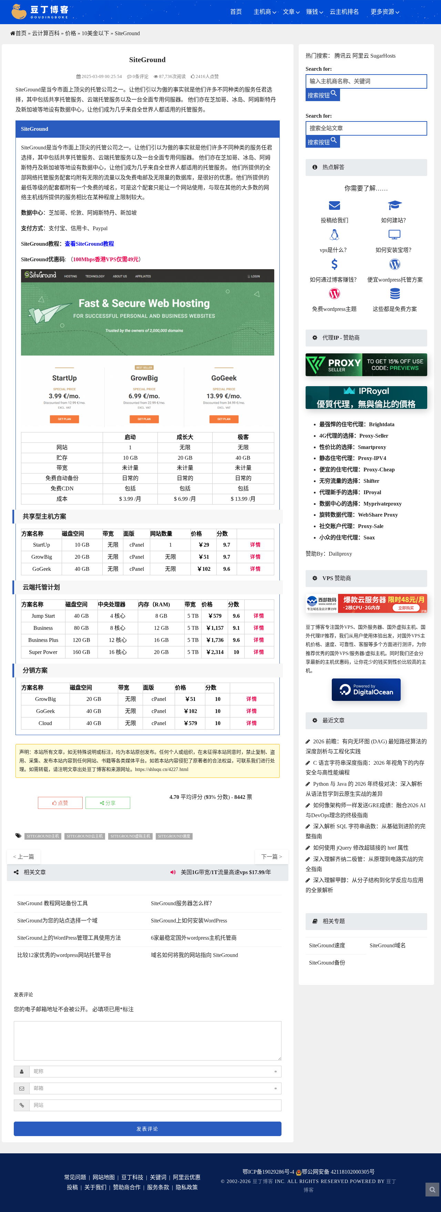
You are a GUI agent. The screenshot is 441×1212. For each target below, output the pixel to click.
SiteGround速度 (174, 836)
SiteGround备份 (327, 963)
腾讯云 (343, 56)
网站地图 (104, 1177)
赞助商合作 (127, 1187)
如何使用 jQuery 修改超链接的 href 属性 (361, 848)
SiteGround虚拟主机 (130, 836)
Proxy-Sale (370, 526)
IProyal (372, 492)
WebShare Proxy (378, 515)
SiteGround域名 (388, 945)
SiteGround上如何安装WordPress (189, 920)
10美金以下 (95, 33)
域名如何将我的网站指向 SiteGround (194, 955)
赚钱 (312, 12)
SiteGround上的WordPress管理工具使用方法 (69, 938)
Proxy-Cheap (379, 469)
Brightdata (381, 424)
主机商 (262, 12)
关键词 (158, 1177)
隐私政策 (187, 1187)
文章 (289, 12)
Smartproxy (372, 447)
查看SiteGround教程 (89, 244)
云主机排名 (344, 12)
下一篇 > (271, 857)
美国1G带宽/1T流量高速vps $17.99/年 (226, 872)
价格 (70, 33)
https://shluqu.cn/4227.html (161, 769)
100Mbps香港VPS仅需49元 (106, 259)
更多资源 (382, 12)
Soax (369, 537)
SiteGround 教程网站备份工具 (52, 903)
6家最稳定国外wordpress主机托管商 (194, 938)
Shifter (371, 481)
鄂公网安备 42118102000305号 (338, 1172)
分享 (110, 803)
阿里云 (360, 56)
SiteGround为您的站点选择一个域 (57, 920)
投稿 (72, 1187)
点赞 (62, 803)
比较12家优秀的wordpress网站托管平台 (64, 955)
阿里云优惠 (187, 1177)
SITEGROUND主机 (43, 836)
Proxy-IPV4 (372, 458)
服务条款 (158, 1187)
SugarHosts (383, 56)
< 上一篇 (23, 857)
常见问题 (75, 1177)
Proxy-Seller (373, 436)
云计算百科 (46, 33)
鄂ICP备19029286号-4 (268, 1172)
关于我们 (95, 1187)
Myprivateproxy (382, 504)
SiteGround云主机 (85, 836)
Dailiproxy (340, 554)
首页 (236, 12)
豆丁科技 (132, 1177)
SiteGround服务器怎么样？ (183, 903)
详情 (255, 544)
